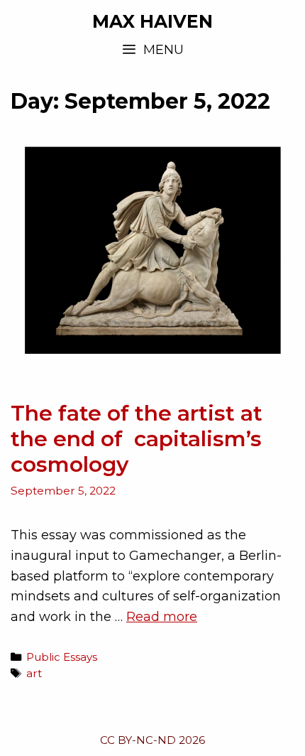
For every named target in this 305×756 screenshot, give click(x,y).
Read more (161, 617)
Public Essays (61, 657)
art (34, 673)
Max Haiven (152, 21)
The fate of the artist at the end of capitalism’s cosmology (136, 438)
